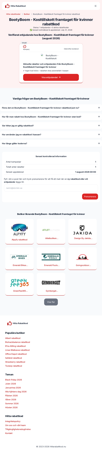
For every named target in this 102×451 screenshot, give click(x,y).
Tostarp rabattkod (13, 366)
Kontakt (8, 433)
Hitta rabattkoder (13, 14)
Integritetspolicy (12, 421)
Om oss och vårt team (15, 425)
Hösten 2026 (11, 407)
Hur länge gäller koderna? (14, 143)
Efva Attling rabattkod (15, 346)
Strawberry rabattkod (15, 362)
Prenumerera (90, 196)
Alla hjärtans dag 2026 (15, 391)
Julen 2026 (10, 383)
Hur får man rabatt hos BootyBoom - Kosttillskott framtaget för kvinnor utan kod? (41, 116)
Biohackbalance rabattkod (17, 342)
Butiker (27, 14)
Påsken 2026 (11, 395)
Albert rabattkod (12, 338)
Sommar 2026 (12, 403)
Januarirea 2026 (13, 387)
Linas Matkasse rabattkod (17, 350)
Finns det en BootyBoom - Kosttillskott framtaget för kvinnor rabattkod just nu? (40, 108)
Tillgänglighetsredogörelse (18, 429)
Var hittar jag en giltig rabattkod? (18, 125)
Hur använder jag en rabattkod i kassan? (21, 134)
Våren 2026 (10, 399)
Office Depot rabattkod (16, 354)
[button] (95, 6)
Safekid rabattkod (13, 358)
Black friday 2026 (13, 379)
